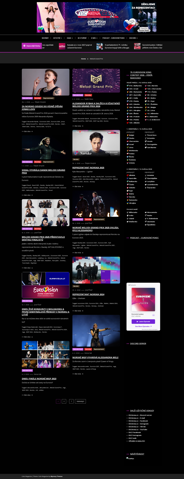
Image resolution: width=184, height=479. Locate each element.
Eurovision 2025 (110, 177)
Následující (80, 401)
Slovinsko (151, 221)
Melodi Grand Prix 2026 (46, 124)
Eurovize (104, 119)
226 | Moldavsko (136, 107)
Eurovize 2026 (55, 121)
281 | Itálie (133, 98)
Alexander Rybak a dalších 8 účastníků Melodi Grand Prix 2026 (96, 105)
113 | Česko (152, 92)
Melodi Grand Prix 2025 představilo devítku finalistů (43, 238)
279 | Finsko (134, 101)
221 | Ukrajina (134, 110)
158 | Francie (134, 116)
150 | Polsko (134, 120)
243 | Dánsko (134, 104)
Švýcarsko (151, 188)
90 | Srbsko (152, 95)
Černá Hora (151, 135)
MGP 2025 (80, 248)
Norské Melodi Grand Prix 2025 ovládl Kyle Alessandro (95, 229)
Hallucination (30, 190)
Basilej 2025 (100, 177)
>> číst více (26, 131)
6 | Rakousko (152, 116)
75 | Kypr (151, 101)
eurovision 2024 (83, 303)
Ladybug (40, 258)
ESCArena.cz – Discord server (140, 415)
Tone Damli (25, 263)
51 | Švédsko (152, 104)
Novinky (45, 38)
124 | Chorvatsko (154, 89)
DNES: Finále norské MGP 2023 (39, 378)
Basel (79, 177)
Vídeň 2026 (25, 126)
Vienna (32, 126)
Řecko (131, 157)
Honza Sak (88, 353)
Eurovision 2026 (45, 121)
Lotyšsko (151, 181)
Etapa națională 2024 (45, 327)
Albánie (132, 175)
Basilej (93, 177)
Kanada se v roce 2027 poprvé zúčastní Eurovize (70, 46)
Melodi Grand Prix (32, 124)
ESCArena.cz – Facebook (138, 421)
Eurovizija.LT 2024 (27, 330)
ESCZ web (132, 438)
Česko (131, 184)
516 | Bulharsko (135, 86)
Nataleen (48, 260)
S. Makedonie (152, 218)
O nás (93, 38)
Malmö (106, 303)
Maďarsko (133, 221)
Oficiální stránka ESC (137, 441)
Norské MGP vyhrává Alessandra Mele (95, 357)
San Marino (151, 147)
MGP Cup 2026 (98, 121)
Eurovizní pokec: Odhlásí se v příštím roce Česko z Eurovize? (146, 46)
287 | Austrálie (135, 95)
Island (131, 218)
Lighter (97, 179)
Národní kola (27, 98)
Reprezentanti (48, 98)
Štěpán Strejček (40, 102)
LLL (46, 258)
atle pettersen (44, 388)
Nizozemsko (152, 212)
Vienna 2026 (40, 126)
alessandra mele (83, 366)
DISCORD (132, 38)
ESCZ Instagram (135, 435)
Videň (63, 124)
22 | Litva (151, 110)
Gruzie (149, 141)
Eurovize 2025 (77, 179)
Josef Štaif (88, 223)
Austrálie (132, 178)
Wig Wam (34, 263)
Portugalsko (152, 144)
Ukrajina (132, 203)
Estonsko (151, 138)
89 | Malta (151, 98)
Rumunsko (133, 200)
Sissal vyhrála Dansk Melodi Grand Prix (43, 171)
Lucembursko (152, 184)
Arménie (150, 175)
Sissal (50, 190)
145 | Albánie (134, 123)
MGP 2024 (29, 332)
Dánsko (35, 188)
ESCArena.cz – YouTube (138, 429)
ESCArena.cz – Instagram (138, 424)
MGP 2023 (76, 369)
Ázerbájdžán (152, 178)
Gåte (101, 303)
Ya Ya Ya (48, 126)
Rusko (149, 215)
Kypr (131, 191)
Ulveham (101, 306)
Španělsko (151, 225)
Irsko (131, 215)
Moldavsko (37, 332)
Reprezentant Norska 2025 (88, 167)
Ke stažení (82, 38)
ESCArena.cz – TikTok (137, 427)
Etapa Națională (32, 327)
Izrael (131, 144)
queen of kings (91, 369)
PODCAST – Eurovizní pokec (114, 38)
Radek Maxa (89, 99)
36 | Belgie (151, 107)
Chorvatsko (134, 141)
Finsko (131, 138)
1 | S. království (153, 120)
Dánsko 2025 (44, 188)
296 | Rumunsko (135, 92)
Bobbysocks (46, 255)
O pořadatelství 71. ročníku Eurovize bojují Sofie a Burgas (108, 46)
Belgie (131, 135)
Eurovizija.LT (58, 327)
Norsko (57, 124)
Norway (92, 182)
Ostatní (56, 38)
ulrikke (41, 390)
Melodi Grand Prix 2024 (59, 330)
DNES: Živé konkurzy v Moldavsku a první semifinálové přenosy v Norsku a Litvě (45, 312)
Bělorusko (133, 212)
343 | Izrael (133, 89)
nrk (37, 390)
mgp (74, 248)
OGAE (69, 38)
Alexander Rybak (32, 121)
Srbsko (132, 163)
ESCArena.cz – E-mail (137, 418)
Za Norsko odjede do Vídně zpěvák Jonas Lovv (42, 108)
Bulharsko (133, 181)
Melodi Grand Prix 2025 (107, 245)
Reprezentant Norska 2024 (88, 294)
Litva (36, 330)
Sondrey (62, 260)
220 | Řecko (134, 113)
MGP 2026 (89, 121)
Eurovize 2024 (93, 303)
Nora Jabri (55, 260)
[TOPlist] (130, 458)
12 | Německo (152, 113)
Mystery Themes (56, 476)
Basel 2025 (86, 177)
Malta (131, 194)
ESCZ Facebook (135, 432)
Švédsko (132, 160)
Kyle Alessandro (88, 179)
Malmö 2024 (113, 303)
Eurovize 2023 (94, 366)
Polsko (131, 154)
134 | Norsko (152, 86)
